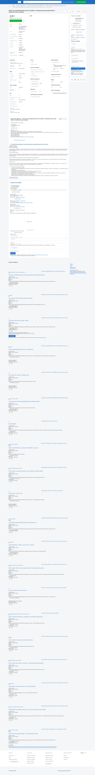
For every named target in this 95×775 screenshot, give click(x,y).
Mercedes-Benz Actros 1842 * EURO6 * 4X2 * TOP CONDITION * (22, 686)
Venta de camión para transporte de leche (16, 746)
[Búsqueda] (24, 2)
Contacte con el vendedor (15, 20)
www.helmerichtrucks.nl (14, 201)
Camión (24, 746)
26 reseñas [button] (19, 189)
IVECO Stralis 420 (12, 423)
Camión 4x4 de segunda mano (21, 747)
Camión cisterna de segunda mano (41, 746)
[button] (64, 11)
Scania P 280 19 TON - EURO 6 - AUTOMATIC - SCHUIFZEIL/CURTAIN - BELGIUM (26, 663)
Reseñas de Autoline (30, 761)
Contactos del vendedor (13, 759)
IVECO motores (82, 271)
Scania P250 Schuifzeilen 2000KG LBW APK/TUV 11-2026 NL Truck (23, 522)
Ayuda (10, 757)
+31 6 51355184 (22, 197)
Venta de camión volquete (52, 746)
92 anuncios (16, 187)
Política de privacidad (30, 757)
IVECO (20, 24)
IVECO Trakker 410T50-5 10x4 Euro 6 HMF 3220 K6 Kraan (21, 639)
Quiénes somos (11, 755)
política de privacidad (33, 254)
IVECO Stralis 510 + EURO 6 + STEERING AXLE (19, 375)
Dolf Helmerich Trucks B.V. (15, 185)
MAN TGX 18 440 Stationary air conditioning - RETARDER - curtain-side (23, 447)
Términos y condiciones (31, 755)
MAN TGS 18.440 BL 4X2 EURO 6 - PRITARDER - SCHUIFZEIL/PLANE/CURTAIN (26, 616)
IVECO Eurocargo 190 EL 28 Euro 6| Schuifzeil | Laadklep (20, 298)
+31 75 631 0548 (22, 200)
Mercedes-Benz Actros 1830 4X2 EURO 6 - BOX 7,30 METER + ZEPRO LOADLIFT (26, 471)
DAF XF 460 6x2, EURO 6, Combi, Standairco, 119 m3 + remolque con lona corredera (26, 568)
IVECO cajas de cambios (74, 272)
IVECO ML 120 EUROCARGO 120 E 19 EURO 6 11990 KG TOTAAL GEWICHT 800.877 (27, 274)
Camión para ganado (12, 747)
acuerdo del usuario (44, 254)
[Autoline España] (12, 2)
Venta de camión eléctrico (31, 747)
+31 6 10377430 (22, 206)
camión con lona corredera (22, 32)
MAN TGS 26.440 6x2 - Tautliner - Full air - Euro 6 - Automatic (21, 544)
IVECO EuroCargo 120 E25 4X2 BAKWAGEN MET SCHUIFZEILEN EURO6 (24, 401)
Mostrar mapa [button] (29, 221)
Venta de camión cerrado (30, 746)
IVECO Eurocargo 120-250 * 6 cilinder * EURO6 (18, 320)
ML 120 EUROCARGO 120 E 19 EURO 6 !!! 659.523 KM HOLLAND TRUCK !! (23, 28)
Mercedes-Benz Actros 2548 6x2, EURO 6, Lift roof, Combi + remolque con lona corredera (27, 709)
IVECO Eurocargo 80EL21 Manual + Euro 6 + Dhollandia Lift (21, 349)
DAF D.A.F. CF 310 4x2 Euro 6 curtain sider (18, 590)
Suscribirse (12, 336)
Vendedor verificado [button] (15, 186)
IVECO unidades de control (75, 271)
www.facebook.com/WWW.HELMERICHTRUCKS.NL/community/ (21, 202)
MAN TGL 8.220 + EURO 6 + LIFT (16, 493)
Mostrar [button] (17, 197)
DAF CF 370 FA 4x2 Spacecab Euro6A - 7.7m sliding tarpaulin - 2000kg (23, 733)
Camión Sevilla (39, 747)
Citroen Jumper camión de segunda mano (49, 747)
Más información (74, 39)
